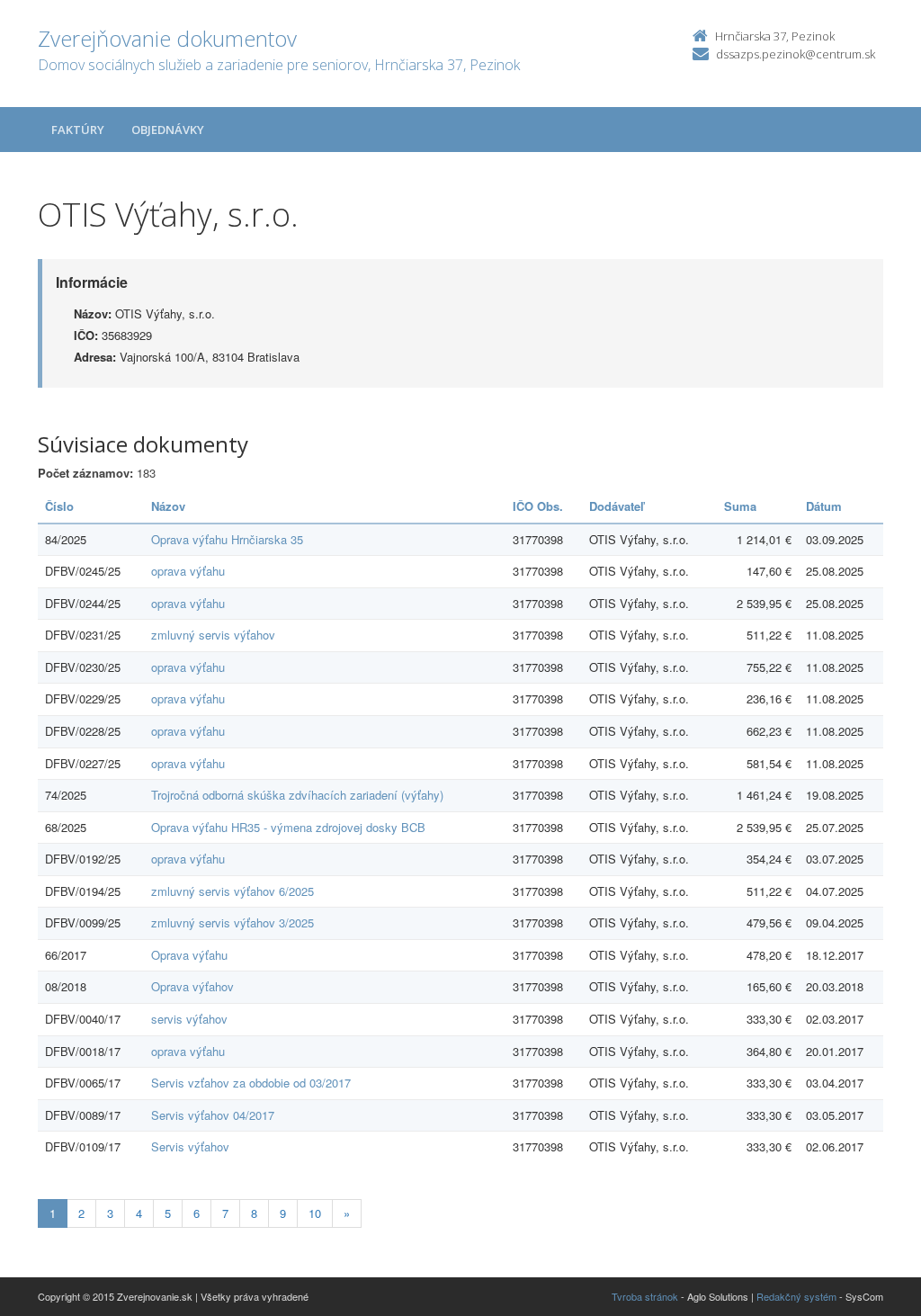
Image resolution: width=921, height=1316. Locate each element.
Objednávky (167, 129)
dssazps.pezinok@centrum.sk (795, 54)
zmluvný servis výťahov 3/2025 (232, 922)
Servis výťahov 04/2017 (212, 1115)
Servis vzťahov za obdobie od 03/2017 (251, 1082)
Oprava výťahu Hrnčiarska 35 (227, 539)
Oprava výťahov (192, 986)
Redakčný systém (796, 1296)
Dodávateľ (616, 506)
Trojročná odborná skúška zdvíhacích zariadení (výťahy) (297, 794)
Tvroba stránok (645, 1296)
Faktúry (77, 129)
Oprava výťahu (189, 954)
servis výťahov (189, 1018)
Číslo (59, 506)
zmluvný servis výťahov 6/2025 (232, 891)
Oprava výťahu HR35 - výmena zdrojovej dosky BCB (288, 827)
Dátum (824, 506)
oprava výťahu (188, 570)
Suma (740, 506)
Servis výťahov (190, 1146)
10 (314, 1213)
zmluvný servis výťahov (213, 634)
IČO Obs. (538, 506)
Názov (168, 506)
